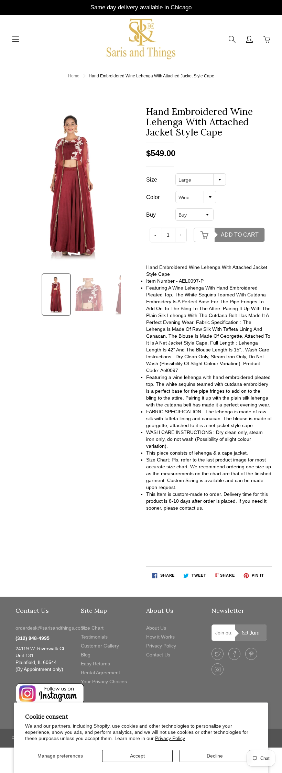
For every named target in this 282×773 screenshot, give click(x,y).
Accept (137, 756)
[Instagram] (217, 669)
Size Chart (92, 628)
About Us (156, 628)
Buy (151, 215)
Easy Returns (95, 663)
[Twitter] (217, 654)
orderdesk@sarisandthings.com (50, 628)
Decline (215, 756)
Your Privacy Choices (104, 681)
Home (73, 76)
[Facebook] (234, 654)
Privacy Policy (170, 738)
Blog (85, 654)
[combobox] (200, 179)
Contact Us (158, 654)
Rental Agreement (100, 672)
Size (151, 180)
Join (254, 633)
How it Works (160, 637)
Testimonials (94, 637)
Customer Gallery (100, 646)
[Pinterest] (251, 654)
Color (153, 197)
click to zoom (75, 185)
